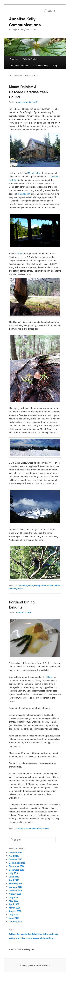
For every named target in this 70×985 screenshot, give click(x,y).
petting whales (15, 938)
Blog (55, 65)
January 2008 (15, 921)
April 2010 (14, 880)
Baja (29, 934)
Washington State (17, 588)
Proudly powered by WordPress (35, 965)
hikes (19, 253)
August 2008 (15, 911)
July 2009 (13, 897)
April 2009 (14, 904)
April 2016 (14, 855)
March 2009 (14, 907)
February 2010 (16, 883)
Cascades (22, 585)
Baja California (38, 934)
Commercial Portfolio (19, 65)
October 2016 (15, 852)
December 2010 (16, 869)
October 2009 (15, 890)
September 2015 (17, 862)
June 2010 (14, 876)
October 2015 (15, 859)
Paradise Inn (24, 193)
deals (30, 585)
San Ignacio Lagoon (30, 938)
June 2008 (14, 917)
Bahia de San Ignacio (18, 934)
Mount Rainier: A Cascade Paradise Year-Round (28, 91)
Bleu (49, 676)
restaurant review (40, 828)
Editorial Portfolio (30, 59)
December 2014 (16, 866)
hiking (37, 585)
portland (27, 828)
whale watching (46, 938)
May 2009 (13, 900)
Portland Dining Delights (22, 605)
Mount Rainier (34, 173)
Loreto (55, 934)
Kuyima (48, 934)
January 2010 (15, 886)
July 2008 (13, 914)
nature (58, 585)
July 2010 (13, 873)
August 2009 (15, 893)
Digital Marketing (40, 65)
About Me (14, 59)
